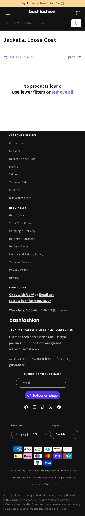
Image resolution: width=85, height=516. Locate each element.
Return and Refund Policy (26, 254)
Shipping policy (66, 477)
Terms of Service (20, 262)
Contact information (44, 484)
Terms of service (43, 477)
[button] (8, 13)
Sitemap (14, 190)
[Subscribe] (64, 383)
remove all (62, 92)
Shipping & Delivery (22, 231)
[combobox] (37, 23)
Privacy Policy (18, 270)
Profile (13, 167)
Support (14, 151)
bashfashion (24, 470)
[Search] (76, 23)
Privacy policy (21, 477)
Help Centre (17, 216)
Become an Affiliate (22, 159)
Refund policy (69, 470)
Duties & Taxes (18, 247)
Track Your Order (20, 223)
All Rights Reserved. (44, 470)
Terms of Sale (18, 182)
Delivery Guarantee (22, 239)
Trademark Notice (55, 509)
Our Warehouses (20, 198)
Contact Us (16, 143)
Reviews (14, 278)
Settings (14, 174)
